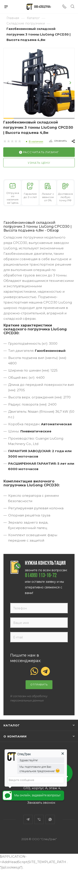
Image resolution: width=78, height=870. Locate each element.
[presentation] (7, 82)
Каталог (11, 725)
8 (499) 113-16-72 (41, 576)
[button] (8, 118)
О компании (15, 736)
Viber (39, 819)
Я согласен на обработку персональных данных (28, 698)
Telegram (28, 819)
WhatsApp (50, 819)
